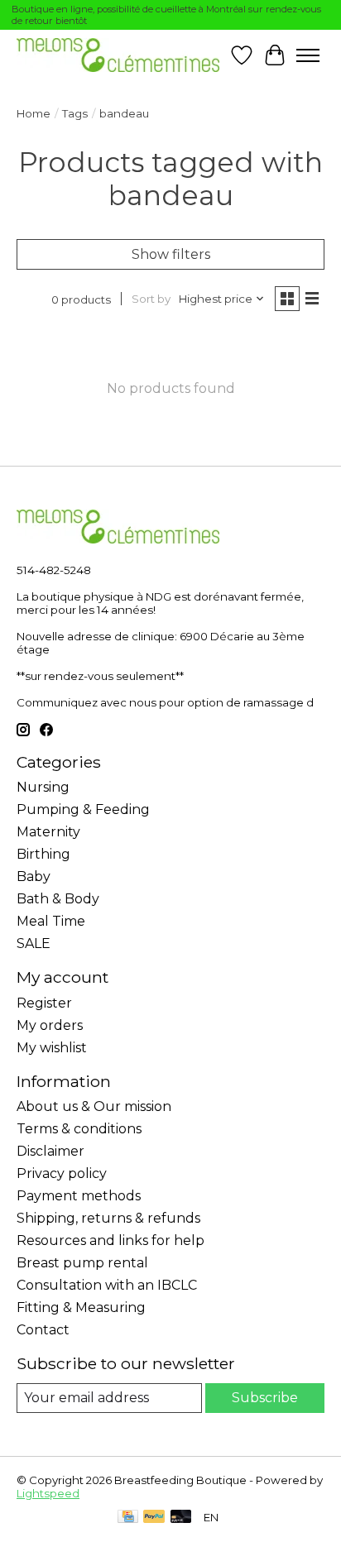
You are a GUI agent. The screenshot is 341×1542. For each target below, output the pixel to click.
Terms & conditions (79, 1129)
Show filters (171, 254)
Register (44, 1003)
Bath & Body (58, 899)
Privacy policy (62, 1173)
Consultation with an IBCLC (107, 1285)
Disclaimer (50, 1151)
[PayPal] (154, 1517)
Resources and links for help (110, 1240)
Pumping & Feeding (83, 809)
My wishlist (52, 1048)
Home (33, 113)
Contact (43, 1330)
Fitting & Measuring (81, 1307)
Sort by (151, 298)
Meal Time (51, 921)
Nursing (43, 787)
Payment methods (79, 1196)
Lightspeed (48, 1493)
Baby (33, 876)
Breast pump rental (82, 1263)
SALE (33, 943)
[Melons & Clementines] (118, 55)
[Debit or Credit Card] (181, 1517)
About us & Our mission (94, 1106)
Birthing (43, 854)
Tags (75, 113)
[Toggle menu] (307, 55)
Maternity (48, 832)
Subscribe (265, 1398)
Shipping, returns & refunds (108, 1218)
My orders (50, 1025)
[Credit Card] (128, 1517)
